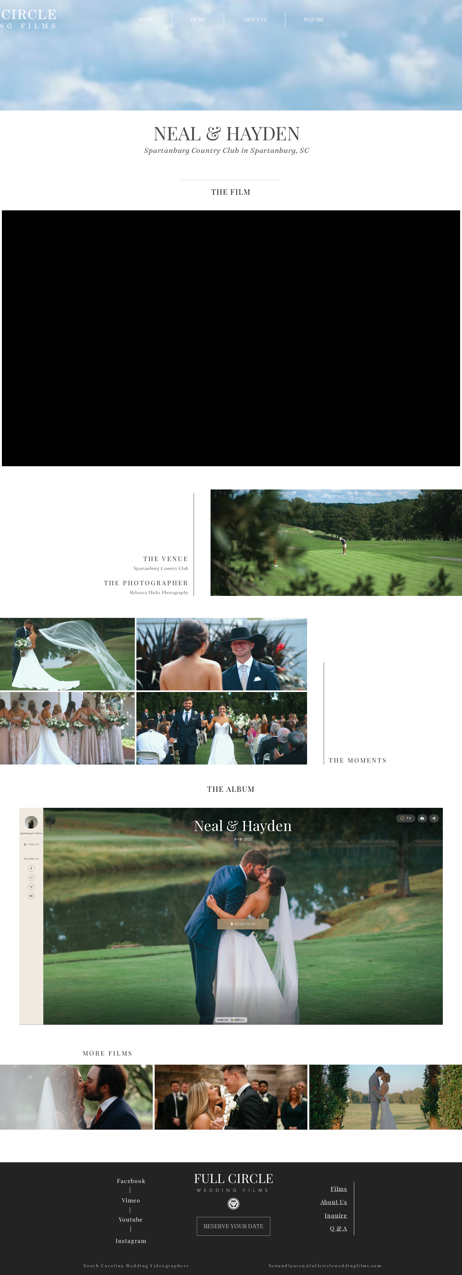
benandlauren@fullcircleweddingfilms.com (325, 1265)
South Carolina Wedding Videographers (136, 1265)
